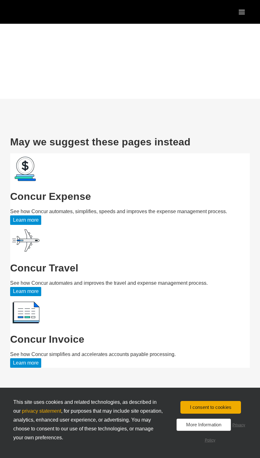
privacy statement (41, 411)
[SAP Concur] (39, 12)
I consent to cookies (210, 407)
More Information (203, 424)
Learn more (26, 220)
